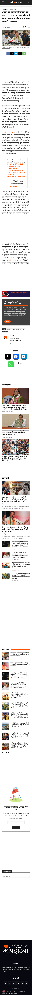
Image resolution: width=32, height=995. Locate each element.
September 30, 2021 (17, 186)
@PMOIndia (21, 172)
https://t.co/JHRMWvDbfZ (15, 164)
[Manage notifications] (3, 991)
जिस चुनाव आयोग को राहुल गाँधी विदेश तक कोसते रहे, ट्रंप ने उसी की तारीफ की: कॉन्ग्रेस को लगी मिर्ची (14, 500)
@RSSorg (20, 170)
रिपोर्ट (7, 9)
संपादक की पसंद (13, 9)
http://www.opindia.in (14, 338)
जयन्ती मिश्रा (4, 534)
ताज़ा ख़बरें (5, 649)
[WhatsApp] (24, 53)
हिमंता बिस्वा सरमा (5, 331)
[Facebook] (8, 53)
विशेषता (3, 504)
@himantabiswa (12, 170)
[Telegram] (16, 53)
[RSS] (14, 983)
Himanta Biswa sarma (16, 329)
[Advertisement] (16, 600)
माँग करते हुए (12, 260)
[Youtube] (26, 983)
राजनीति (3, 9)
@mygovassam (12, 168)
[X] (12, 53)
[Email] (20, 53)
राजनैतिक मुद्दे (4, 494)
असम (23, 329)
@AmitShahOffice (12, 172)
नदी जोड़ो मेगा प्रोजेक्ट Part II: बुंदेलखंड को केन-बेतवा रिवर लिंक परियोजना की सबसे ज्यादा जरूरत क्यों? (19, 724)
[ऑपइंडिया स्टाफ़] (6, 339)
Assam (8, 329)
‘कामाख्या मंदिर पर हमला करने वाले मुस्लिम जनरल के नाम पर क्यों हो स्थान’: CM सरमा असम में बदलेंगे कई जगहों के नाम (15, 432)
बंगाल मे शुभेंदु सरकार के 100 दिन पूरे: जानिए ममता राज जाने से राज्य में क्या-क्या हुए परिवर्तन (15, 530)
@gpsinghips (11, 174)
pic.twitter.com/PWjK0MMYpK (16, 176)
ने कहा (12, 132)
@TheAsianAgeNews (13, 166)
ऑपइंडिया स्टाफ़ (26, 27)
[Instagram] (9, 983)
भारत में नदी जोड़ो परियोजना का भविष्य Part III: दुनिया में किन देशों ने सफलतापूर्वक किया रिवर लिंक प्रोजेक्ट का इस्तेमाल (21, 576)
